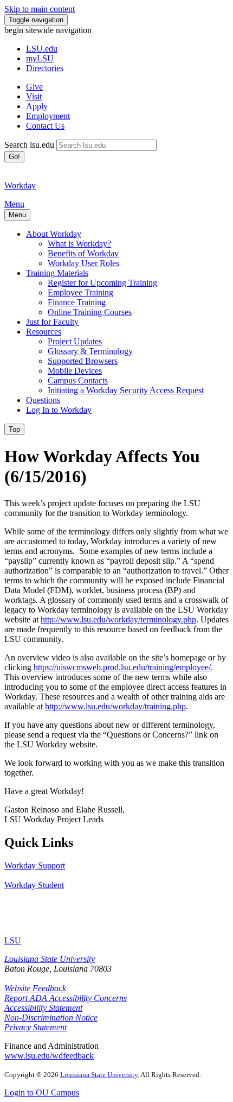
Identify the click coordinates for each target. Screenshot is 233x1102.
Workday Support (34, 865)
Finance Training (77, 302)
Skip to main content (39, 9)
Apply (37, 106)
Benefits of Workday (83, 253)
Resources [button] (43, 331)
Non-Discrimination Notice (51, 1017)
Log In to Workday (59, 409)
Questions (43, 400)
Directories (44, 68)
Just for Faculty (52, 321)
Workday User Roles (83, 263)
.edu (41, 48)
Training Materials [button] (57, 273)
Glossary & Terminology (90, 351)
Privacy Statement (35, 1027)
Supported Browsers (83, 361)
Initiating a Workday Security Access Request (126, 390)
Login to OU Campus (41, 1092)
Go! (14, 157)
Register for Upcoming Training (102, 282)
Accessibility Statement (43, 1007)
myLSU (40, 58)
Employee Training (80, 292)
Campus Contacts (78, 380)
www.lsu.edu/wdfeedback (49, 1055)
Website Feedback (35, 988)
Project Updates (75, 341)
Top (14, 429)
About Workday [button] (53, 233)
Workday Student (34, 885)
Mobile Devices (75, 370)
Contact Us (45, 125)
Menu (14, 204)
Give (34, 86)
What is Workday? (79, 243)
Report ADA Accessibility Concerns (65, 998)
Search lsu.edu (29, 144)
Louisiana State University (49, 959)
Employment (48, 116)
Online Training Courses (90, 312)
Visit (34, 96)
